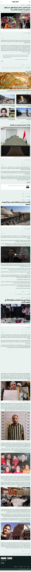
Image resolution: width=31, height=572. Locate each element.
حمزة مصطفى (26, 159)
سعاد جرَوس (26, 327)
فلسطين (7, 67)
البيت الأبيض (15, 67)
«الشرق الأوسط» (26, 228)
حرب (22, 67)
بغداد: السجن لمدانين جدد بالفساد (20, 125)
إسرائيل (4, 67)
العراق (23, 196)
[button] (15, 254)
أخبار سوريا (24, 294)
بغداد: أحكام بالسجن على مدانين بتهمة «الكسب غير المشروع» (17, 185)
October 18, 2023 (25, 59)
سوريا (16, 294)
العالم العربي (28, 5)
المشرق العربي (22, 5)
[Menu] (29, 1)
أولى (25, 196)
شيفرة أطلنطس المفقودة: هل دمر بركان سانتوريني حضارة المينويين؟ (19, 90)
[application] (15, 254)
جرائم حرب (20, 553)
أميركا (11, 67)
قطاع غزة (19, 67)
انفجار (25, 67)
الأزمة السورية (20, 294)
